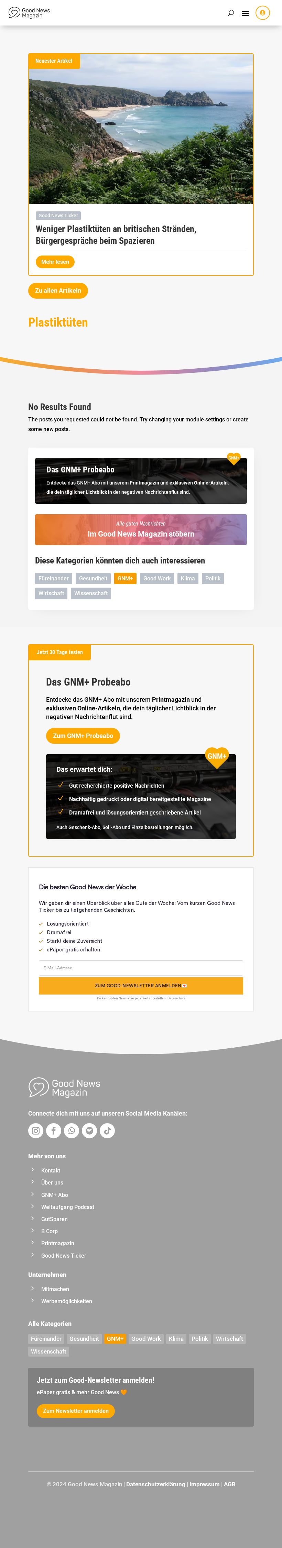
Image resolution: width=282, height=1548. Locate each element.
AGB (230, 1484)
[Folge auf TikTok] (107, 1130)
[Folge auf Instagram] (35, 1130)
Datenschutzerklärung (155, 1484)
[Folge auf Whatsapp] (71, 1130)
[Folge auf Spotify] (89, 1130)
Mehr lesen (55, 262)
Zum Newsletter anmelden (76, 1411)
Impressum (204, 1484)
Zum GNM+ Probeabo (83, 735)
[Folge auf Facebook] (53, 1130)
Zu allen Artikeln (58, 290)
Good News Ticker (58, 215)
